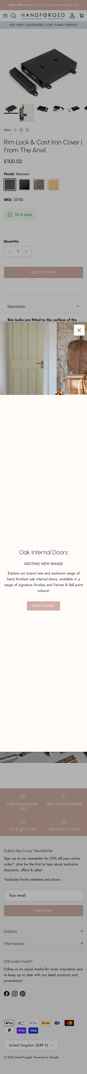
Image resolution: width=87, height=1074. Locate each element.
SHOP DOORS (43, 606)
